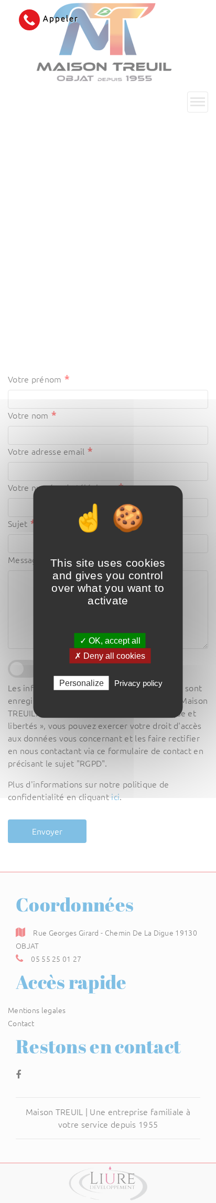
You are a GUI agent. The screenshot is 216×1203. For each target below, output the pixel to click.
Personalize (81, 683)
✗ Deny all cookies (109, 655)
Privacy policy (138, 683)
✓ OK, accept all (110, 640)
